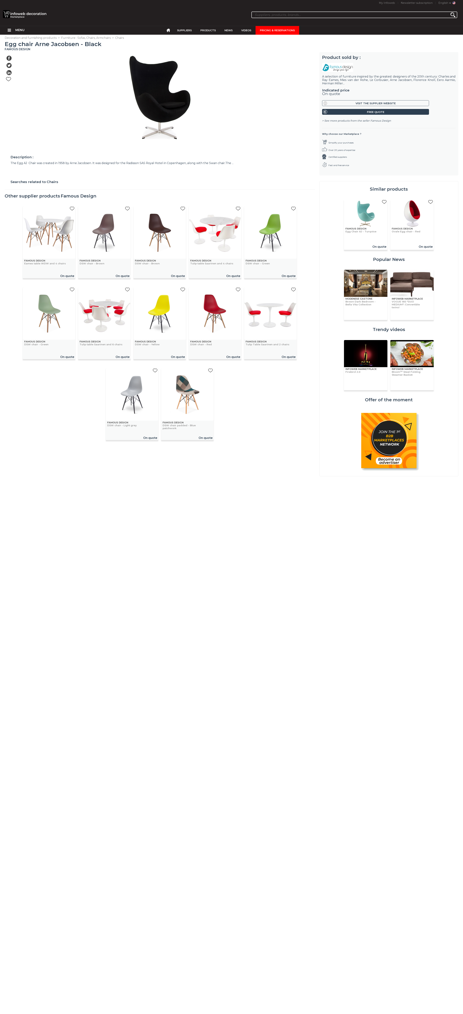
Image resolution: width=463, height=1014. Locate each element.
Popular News (389, 259)
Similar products (389, 189)
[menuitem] (9, 30)
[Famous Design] (389, 67)
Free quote (375, 112)
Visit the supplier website (376, 103)
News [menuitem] (228, 30)
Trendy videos (389, 329)
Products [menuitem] (208, 30)
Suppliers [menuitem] (184, 30)
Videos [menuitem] (246, 30)
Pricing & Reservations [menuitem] (277, 30)
